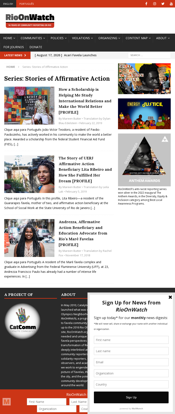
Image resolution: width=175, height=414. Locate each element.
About (161, 38)
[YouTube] (171, 3)
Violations (81, 38)
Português (26, 3)
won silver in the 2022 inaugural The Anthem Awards (139, 194)
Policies (57, 38)
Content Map (137, 38)
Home (7, 38)
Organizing (107, 38)
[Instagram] (154, 3)
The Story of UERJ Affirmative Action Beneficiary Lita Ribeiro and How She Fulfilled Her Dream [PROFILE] (85, 169)
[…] (16, 144)
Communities (31, 38)
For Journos (13, 47)
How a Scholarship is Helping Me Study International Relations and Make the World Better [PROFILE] (85, 101)
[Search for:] (149, 55)
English (8, 3)
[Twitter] (163, 3)
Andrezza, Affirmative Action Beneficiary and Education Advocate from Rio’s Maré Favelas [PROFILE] (83, 233)
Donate (35, 47)
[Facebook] (146, 3)
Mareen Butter (72, 118)
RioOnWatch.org (77, 332)
